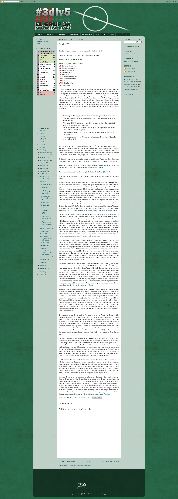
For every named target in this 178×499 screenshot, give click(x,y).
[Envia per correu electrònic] (93, 398)
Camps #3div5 (73, 35)
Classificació (50, 35)
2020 (40, 131)
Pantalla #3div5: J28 (46, 228)
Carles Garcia (130, 68)
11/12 (126, 35)
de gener (43, 268)
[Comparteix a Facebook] (99, 398)
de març (43, 176)
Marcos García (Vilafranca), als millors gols (46, 252)
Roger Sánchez (72, 397)
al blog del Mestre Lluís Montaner (99, 394)
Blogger (104, 494)
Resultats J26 (44, 259)
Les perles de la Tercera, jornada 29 (46, 198)
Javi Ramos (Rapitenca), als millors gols (46, 238)
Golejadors (61, 35)
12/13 (119, 35)
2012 (40, 272)
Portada (39, 35)
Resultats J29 (44, 205)
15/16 (97, 35)
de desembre (44, 152)
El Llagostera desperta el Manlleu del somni (46, 212)
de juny (43, 168)
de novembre (44, 155)
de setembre (44, 160)
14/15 (104, 35)
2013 (40, 150)
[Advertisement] (42, 111)
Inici (89, 461)
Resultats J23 (128, 87)
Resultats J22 (128, 89)
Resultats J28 (44, 231)
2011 (40, 274)
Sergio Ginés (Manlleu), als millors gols (45, 192)
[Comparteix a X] (97, 398)
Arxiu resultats (87, 35)
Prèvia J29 (43, 208)
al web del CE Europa (69, 210)
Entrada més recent (67, 461)
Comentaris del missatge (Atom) (79, 465)
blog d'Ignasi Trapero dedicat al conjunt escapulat (100, 210)
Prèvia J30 (43, 181)
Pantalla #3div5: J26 (46, 257)
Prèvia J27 (43, 248)
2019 (40, 133)
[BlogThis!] (95, 398)
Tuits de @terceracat (131, 61)
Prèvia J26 (43, 262)
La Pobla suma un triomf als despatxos (46, 185)
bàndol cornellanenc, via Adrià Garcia (97, 165)
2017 (40, 139)
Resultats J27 (44, 245)
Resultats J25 (128, 82)
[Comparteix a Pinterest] (101, 398)
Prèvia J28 (43, 234)
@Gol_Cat (106, 172)
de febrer (43, 265)
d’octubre (43, 157)
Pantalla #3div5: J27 (46, 242)
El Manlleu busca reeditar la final (45, 217)
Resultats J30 (44, 179)
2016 (40, 141)
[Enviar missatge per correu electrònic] (89, 397)
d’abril (42, 174)
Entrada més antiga (110, 461)
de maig (43, 171)
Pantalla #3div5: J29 (46, 202)
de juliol (43, 165)
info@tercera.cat (129, 54)
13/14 (112, 35)
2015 (40, 144)
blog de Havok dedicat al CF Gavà (81, 285)
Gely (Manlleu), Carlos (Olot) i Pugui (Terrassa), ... (46, 223)
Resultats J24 (128, 84)
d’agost (43, 163)
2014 (40, 147)
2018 (40, 136)
